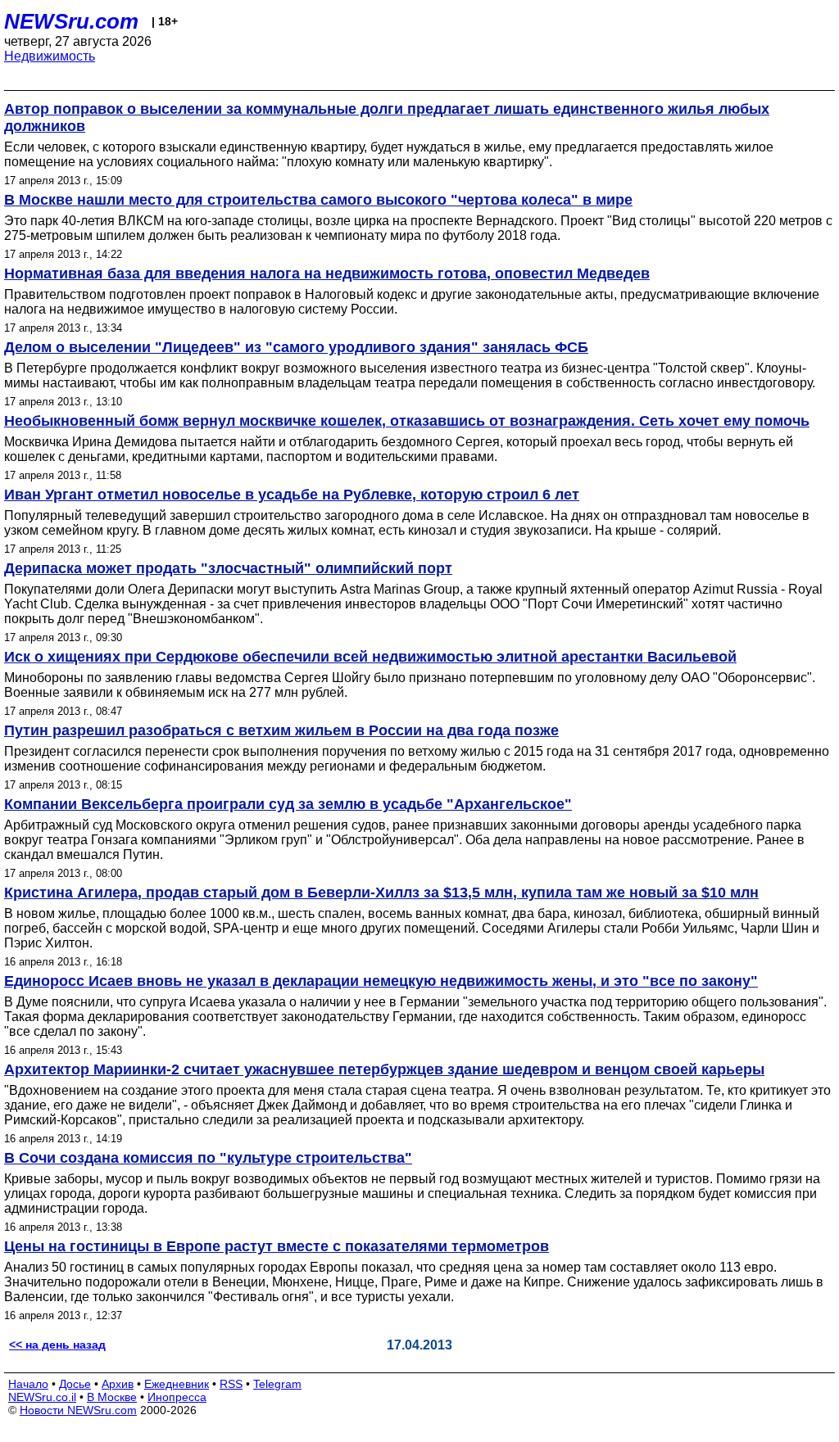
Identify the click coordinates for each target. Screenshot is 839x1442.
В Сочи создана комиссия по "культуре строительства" (208, 1158)
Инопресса (176, 1397)
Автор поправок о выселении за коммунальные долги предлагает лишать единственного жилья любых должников (386, 117)
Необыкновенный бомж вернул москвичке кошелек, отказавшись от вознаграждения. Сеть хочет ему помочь (407, 421)
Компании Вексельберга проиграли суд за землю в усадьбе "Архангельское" (288, 804)
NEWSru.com (71, 21)
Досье (75, 1383)
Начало (28, 1383)
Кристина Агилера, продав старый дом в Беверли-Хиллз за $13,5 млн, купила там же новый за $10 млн (381, 892)
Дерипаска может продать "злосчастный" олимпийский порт (228, 568)
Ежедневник (176, 1383)
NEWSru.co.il (42, 1397)
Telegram (277, 1383)
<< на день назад (57, 1344)
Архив (118, 1383)
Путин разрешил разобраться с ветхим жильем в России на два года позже (281, 730)
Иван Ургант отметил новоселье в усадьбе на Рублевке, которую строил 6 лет (291, 494)
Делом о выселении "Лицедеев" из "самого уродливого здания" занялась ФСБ (296, 347)
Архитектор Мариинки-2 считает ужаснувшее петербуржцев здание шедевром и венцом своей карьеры (384, 1069)
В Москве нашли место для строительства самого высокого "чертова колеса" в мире (318, 200)
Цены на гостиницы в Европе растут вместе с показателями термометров (276, 1246)
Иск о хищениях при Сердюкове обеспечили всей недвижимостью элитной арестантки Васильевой (370, 657)
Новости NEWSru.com (78, 1410)
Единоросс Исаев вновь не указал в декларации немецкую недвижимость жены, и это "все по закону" (381, 981)
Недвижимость (49, 56)
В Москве (112, 1397)
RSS (231, 1383)
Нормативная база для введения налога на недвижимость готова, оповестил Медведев (327, 273)
